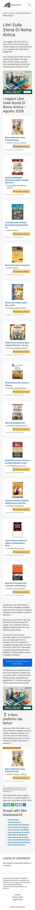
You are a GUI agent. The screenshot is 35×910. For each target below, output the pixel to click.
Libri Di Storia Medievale (18, 835)
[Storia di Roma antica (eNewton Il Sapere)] (17, 372)
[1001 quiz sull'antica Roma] (17, 412)
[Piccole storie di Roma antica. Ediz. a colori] (17, 292)
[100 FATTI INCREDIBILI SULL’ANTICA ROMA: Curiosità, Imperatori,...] (17, 167)
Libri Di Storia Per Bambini (18, 825)
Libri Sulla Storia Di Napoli (18, 830)
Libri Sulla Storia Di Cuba (18, 837)
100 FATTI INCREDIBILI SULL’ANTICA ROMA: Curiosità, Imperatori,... (17, 180)
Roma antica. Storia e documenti (17, 265)
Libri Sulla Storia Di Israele (18, 832)
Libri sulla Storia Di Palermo (19, 840)
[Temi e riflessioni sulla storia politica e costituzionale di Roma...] (17, 530)
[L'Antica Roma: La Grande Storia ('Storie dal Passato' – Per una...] (17, 332)
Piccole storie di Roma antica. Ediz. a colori (16, 304)
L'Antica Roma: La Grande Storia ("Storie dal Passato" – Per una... (17, 344)
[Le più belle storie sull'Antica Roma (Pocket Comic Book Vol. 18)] (17, 212)
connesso (16, 863)
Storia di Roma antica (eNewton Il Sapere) (17, 384)
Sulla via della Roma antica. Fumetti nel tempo (15, 138)
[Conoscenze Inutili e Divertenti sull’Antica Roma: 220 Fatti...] (17, 490)
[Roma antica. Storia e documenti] (17, 254)
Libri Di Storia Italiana (16, 845)
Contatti (17, 895)
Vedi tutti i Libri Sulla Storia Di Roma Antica (17, 662)
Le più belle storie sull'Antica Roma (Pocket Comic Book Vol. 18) (16, 224)
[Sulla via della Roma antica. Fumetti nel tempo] (17, 127)
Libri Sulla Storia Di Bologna (19, 842)
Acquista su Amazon (22, 146)
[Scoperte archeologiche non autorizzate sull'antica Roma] (17, 572)
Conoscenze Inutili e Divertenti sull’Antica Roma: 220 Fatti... (16, 501)
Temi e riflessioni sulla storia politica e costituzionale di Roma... (16, 542)
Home (5, 13)
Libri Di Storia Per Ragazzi (18, 827)
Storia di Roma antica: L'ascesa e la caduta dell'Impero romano (17, 461)
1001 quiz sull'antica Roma (15, 423)
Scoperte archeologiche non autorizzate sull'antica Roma (16, 584)
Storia (11, 13)
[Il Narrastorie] (12, 5)
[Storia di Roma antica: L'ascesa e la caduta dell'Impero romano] (17, 450)
